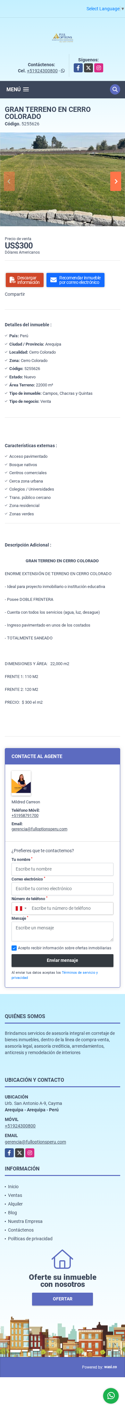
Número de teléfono (29, 898)
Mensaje (20, 918)
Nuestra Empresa (25, 1221)
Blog (12, 1212)
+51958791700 (25, 815)
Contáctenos (21, 1230)
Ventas (15, 1195)
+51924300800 (42, 70)
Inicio (13, 1186)
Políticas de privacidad (30, 1238)
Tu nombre (22, 859)
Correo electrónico (28, 878)
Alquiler (15, 1204)
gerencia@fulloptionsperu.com (39, 829)
